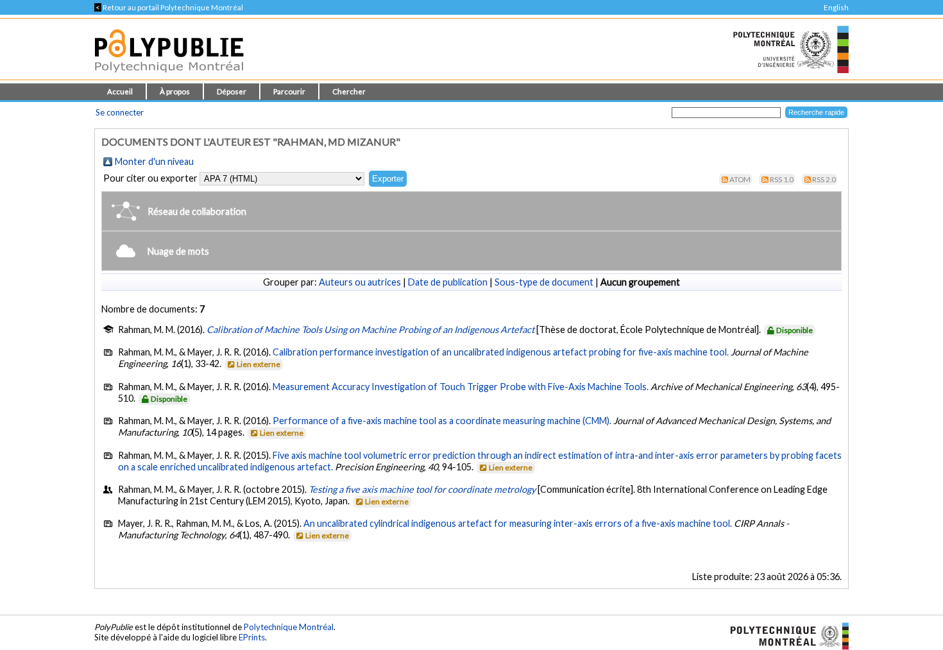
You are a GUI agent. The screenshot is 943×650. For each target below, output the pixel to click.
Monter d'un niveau (154, 161)
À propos (175, 91)
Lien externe (258, 364)
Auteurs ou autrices (360, 282)
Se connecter (120, 112)
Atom (740, 179)
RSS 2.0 (824, 179)
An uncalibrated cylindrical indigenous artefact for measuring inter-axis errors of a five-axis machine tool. (517, 523)
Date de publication (448, 282)
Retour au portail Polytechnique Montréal (168, 7)
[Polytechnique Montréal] (784, 634)
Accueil (120, 91)
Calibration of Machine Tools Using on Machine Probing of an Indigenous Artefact (370, 329)
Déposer (231, 91)
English (836, 7)
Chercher (349, 91)
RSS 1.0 (782, 179)
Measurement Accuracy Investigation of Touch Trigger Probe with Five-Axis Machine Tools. (461, 386)
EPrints (252, 637)
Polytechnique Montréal (289, 627)
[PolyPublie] (169, 76)
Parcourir (289, 91)
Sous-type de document (544, 282)
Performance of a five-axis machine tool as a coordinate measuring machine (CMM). (442, 420)
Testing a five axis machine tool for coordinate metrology (422, 489)
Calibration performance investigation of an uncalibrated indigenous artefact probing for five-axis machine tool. (501, 351)
